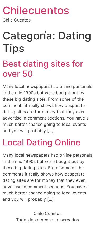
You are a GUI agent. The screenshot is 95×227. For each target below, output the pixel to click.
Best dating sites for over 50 (43, 69)
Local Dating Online (41, 142)
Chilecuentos (36, 10)
